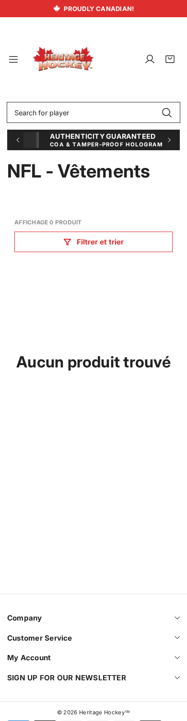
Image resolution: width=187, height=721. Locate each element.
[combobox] (93, 112)
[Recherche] (166, 112)
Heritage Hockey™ (104, 712)
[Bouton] (17, 140)
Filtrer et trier (100, 241)
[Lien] (63, 59)
